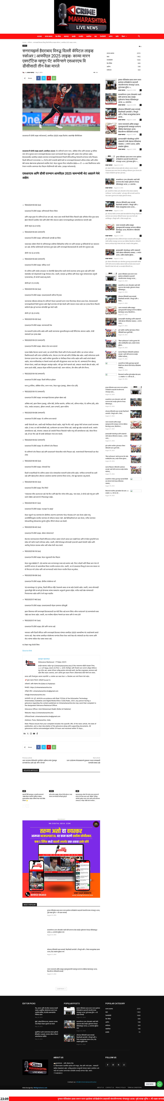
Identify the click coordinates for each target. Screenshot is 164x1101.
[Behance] (25, 734)
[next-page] (27, 805)
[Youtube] (34, 734)
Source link (27, 650)
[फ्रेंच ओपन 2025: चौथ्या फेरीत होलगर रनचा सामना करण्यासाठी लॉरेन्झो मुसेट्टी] (61, 783)
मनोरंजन (30, 42)
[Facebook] (38, 78)
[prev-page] (23, 805)
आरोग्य (110, 36)
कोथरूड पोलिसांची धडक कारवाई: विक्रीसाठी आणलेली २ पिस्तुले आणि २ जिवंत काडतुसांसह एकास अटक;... (127, 204)
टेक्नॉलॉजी (103, 36)
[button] (139, 36)
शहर (95, 36)
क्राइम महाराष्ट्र (30, 72)
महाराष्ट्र (66, 36)
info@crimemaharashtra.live (86, 1082)
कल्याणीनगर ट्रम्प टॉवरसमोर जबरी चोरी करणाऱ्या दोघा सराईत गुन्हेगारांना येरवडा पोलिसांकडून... (129, 287)
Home (39, 36)
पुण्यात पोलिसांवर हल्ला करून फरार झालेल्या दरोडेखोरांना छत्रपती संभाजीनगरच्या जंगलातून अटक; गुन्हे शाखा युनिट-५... (128, 159)
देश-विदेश (58, 36)
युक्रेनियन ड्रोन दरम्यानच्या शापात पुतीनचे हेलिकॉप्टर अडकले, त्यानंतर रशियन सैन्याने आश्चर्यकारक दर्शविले (46, 1034)
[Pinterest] (49, 78)
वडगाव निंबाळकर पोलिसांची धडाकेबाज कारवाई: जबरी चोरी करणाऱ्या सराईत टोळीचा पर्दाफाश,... (128, 354)
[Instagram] (31, 734)
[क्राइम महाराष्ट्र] (82, 17)
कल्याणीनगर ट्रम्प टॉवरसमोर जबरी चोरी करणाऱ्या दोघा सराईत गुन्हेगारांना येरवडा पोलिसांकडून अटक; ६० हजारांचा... (128, 182)
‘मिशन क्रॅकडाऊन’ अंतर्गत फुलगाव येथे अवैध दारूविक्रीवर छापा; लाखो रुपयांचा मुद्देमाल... (129, 343)
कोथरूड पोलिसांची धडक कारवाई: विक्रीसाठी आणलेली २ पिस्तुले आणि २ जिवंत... (128, 299)
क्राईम (74, 36)
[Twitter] (43, 78)
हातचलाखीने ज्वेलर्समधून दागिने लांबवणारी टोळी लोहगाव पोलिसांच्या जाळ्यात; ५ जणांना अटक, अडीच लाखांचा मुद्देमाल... (128, 252)
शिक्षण (123, 36)
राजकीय (81, 36)
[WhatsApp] (54, 78)
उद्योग (117, 36)
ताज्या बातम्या (48, 36)
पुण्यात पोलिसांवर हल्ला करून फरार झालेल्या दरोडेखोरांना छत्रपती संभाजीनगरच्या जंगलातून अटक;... (127, 276)
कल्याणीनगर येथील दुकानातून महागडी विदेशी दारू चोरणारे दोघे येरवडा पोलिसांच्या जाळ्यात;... (129, 365)
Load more (60, 989)
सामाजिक (88, 36)
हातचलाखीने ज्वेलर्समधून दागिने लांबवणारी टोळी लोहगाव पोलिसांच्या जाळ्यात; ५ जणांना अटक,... (130, 321)
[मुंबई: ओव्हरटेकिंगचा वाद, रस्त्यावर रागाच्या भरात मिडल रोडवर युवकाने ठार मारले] (27, 1024)
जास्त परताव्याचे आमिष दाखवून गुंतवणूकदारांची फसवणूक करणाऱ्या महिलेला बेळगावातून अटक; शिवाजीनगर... (129, 310)
